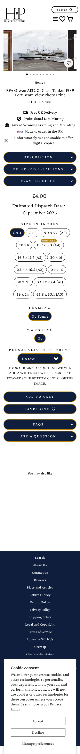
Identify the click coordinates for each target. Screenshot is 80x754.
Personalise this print (40, 350)
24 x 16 (57, 269)
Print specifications (38, 169)
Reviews (40, 580)
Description (38, 157)
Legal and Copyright (40, 624)
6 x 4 (17, 232)
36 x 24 (22, 294)
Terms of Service (40, 632)
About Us (40, 565)
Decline (38, 732)
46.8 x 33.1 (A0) (50, 294)
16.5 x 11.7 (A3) (30, 257)
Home (39, 82)
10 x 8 (24, 245)
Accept (38, 721)
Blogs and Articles (40, 587)
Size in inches (40, 224)
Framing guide (38, 181)
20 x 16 (56, 257)
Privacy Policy (40, 610)
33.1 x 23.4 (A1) (50, 282)
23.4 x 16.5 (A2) (30, 269)
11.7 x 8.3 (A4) (49, 245)
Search (40, 557)
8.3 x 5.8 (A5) (55, 232)
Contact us (40, 573)
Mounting (40, 329)
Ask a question (38, 436)
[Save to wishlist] (68, 63)
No (40, 338)
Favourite (37, 409)
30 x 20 (23, 282)
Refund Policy (40, 602)
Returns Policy (40, 595)
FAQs (38, 424)
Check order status (40, 654)
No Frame (40, 316)
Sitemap (40, 647)
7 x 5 (33, 232)
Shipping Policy (40, 617)
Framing (40, 307)
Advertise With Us (40, 639)
